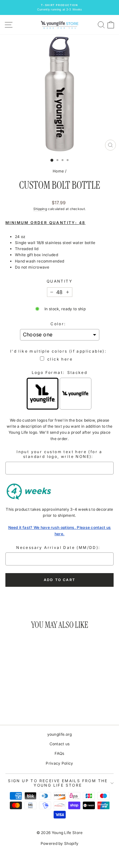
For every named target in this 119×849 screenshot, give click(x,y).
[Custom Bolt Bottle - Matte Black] (40, 702)
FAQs (59, 753)
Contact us (60, 743)
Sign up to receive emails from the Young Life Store (58, 783)
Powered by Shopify (59, 843)
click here (60, 359)
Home (58, 171)
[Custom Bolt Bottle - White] (25, 702)
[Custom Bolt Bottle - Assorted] (11, 702)
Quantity (59, 281)
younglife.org (59, 734)
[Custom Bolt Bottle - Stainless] (18, 702)
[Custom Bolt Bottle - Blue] (33, 702)
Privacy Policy (59, 763)
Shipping (40, 209)
